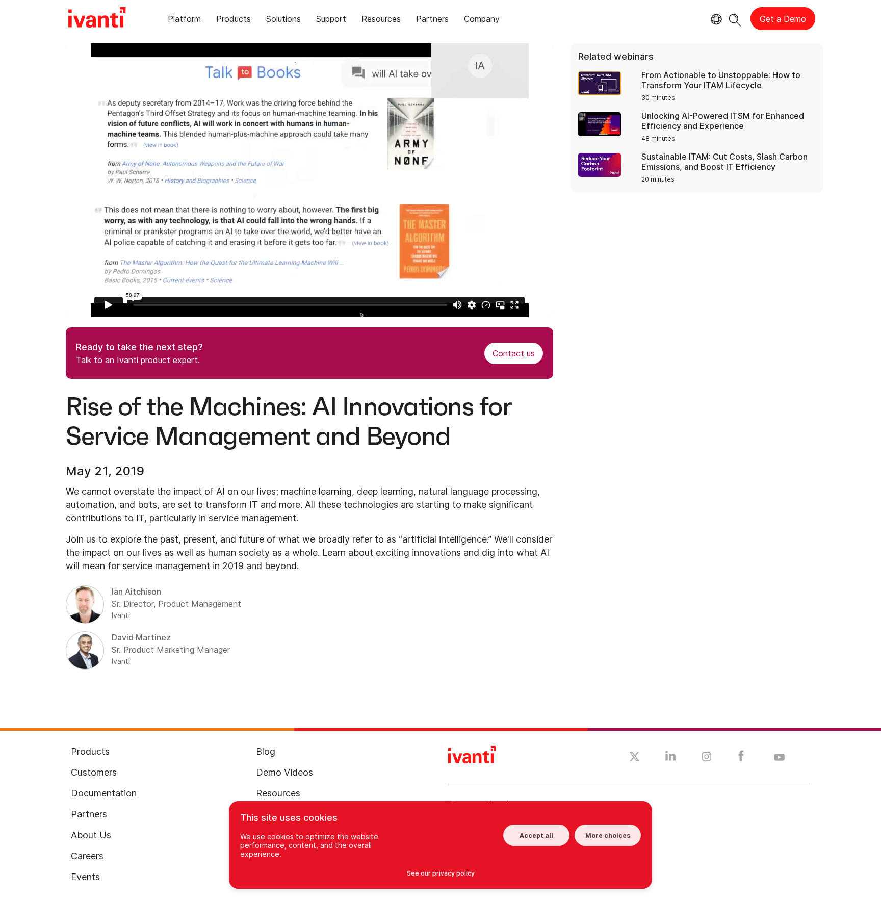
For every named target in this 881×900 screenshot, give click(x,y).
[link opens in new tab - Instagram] (707, 758)
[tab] (184, 21)
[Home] (97, 19)
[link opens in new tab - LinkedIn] (670, 758)
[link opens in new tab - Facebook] (741, 758)
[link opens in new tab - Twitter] (634, 758)
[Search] (735, 19)
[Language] (715, 19)
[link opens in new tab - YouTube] (779, 758)
